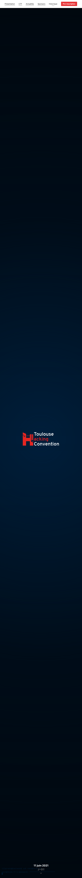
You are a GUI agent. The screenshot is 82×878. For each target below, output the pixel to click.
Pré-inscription (69, 4)
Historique (53, 4)
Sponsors (41, 4)
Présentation (10, 4)
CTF (20, 4)
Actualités (30, 4)
